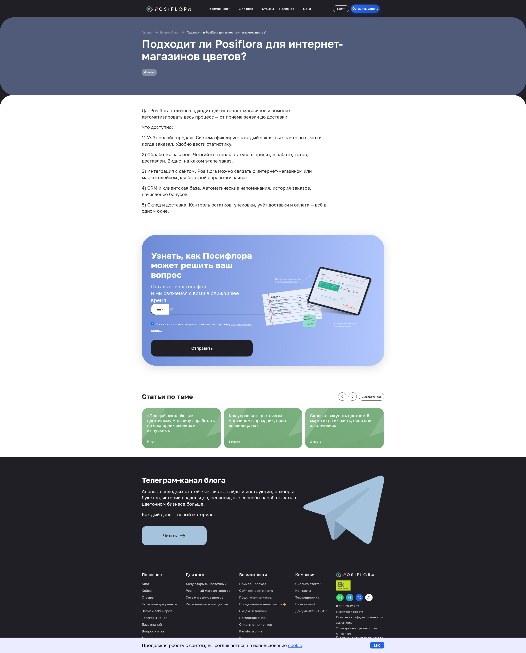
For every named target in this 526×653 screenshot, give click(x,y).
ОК (377, 645)
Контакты (303, 590)
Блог (145, 584)
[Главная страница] (168, 8)
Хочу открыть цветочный (206, 584)
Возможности (219, 8)
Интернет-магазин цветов (207, 604)
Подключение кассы (255, 597)
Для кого (246, 8)
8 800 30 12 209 (347, 606)
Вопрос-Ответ (170, 32)
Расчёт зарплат (251, 631)
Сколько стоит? (308, 584)
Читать (170, 535)
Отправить (202, 348)
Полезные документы (159, 604)
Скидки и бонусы (253, 611)
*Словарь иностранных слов (357, 628)
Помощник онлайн (254, 618)
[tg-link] (349, 597)
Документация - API (311, 611)
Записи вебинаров (157, 611)
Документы (344, 622)
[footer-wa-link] (340, 597)
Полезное (286, 8)
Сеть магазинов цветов (204, 597)
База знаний (152, 624)
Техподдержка (307, 597)
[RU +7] (160, 309)
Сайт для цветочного (256, 590)
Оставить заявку (365, 8)
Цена (307, 8)
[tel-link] (359, 597)
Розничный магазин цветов (208, 590)
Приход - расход (252, 584)
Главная (147, 32)
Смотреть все (372, 396)
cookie (295, 645)
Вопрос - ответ (154, 631)
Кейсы (147, 590)
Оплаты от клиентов (255, 624)
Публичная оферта (349, 611)
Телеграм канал (154, 618)
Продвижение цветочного (261, 604)
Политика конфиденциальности (359, 617)
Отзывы (268, 8)
